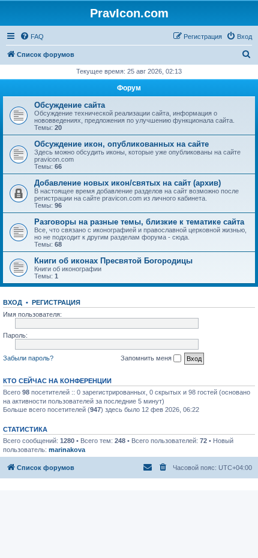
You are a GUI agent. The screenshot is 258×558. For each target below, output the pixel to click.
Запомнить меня (147, 358)
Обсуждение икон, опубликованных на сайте (121, 144)
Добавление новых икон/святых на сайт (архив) (127, 182)
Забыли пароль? (28, 358)
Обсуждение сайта (69, 105)
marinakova (67, 449)
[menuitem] (32, 36)
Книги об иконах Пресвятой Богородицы (113, 260)
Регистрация (56, 302)
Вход (12, 302)
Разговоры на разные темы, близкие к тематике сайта (139, 221)
